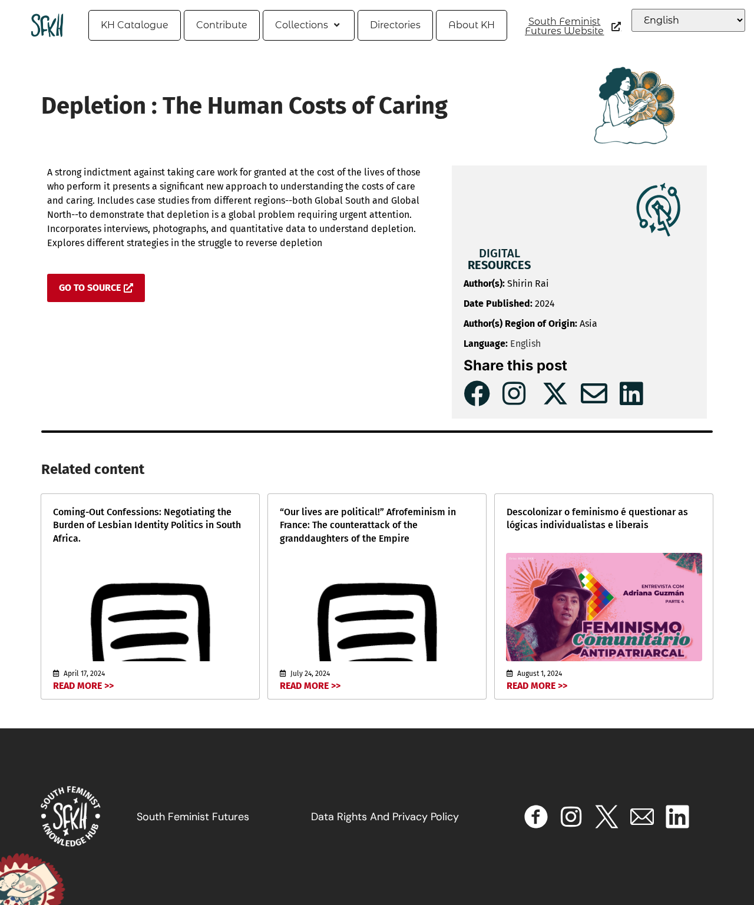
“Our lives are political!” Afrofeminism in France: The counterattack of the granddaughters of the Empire (368, 525)
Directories (395, 25)
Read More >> (83, 685)
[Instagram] (571, 816)
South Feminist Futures (193, 817)
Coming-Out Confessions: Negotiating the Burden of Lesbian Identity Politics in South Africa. (147, 525)
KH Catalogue (134, 25)
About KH (471, 25)
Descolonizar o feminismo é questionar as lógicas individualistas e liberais (597, 518)
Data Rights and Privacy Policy (385, 817)
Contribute (221, 25)
